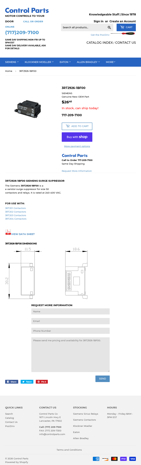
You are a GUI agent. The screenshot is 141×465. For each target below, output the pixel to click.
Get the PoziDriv (100, 34)
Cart (128, 27)
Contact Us (11, 422)
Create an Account (123, 21)
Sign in (99, 21)
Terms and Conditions (69, 449)
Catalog (9, 417)
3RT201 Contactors (15, 208)
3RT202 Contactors (15, 211)
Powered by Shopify (16, 462)
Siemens (11, 62)
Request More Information (77, 171)
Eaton (64, 62)
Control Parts (21, 458)
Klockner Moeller (38, 62)
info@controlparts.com (52, 434)
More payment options (77, 146)
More (109, 62)
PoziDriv (10, 426)
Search (9, 413)
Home (8, 71)
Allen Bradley (87, 62)
